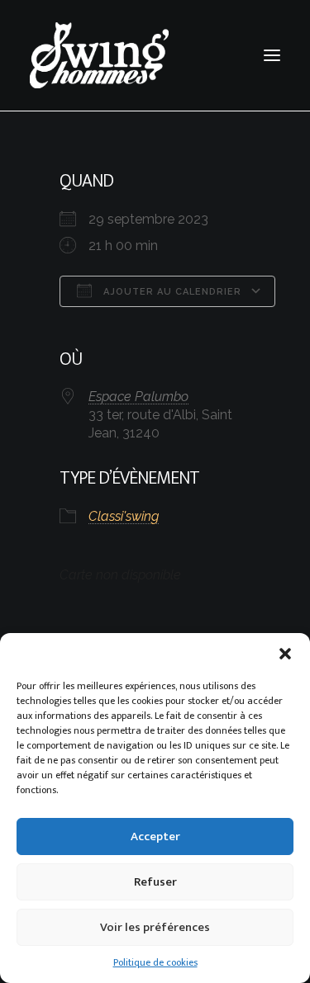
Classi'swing (123, 516)
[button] (285, 653)
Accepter (155, 836)
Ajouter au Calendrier (170, 291)
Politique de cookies (155, 962)
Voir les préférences (155, 927)
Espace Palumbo (138, 396)
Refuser (155, 882)
